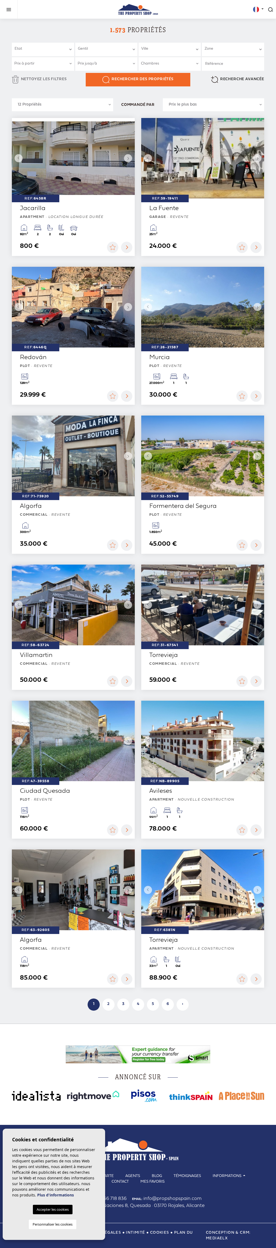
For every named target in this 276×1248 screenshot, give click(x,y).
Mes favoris (152, 1182)
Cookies (159, 1233)
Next (129, 158)
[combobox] (43, 49)
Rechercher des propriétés (143, 79)
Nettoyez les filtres (44, 79)
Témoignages (187, 1176)
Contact (120, 1182)
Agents (132, 1176)
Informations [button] (227, 1176)
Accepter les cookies (53, 1209)
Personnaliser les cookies (53, 1224)
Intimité (135, 1233)
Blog (157, 1176)
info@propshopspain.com (167, 1198)
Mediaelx (217, 1238)
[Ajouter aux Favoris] (112, 247)
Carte (108, 1176)
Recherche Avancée (242, 79)
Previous (17, 158)
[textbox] (45, 49)
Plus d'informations (55, 1195)
